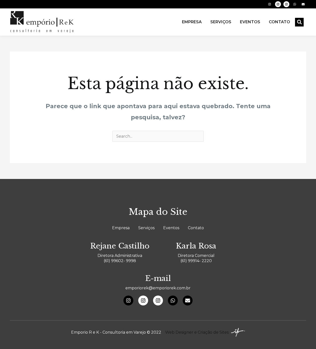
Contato (279, 22)
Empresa (192, 22)
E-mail (158, 278)
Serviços (220, 22)
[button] (299, 22)
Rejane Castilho (119, 245)
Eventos (250, 22)
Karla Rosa (196, 245)
